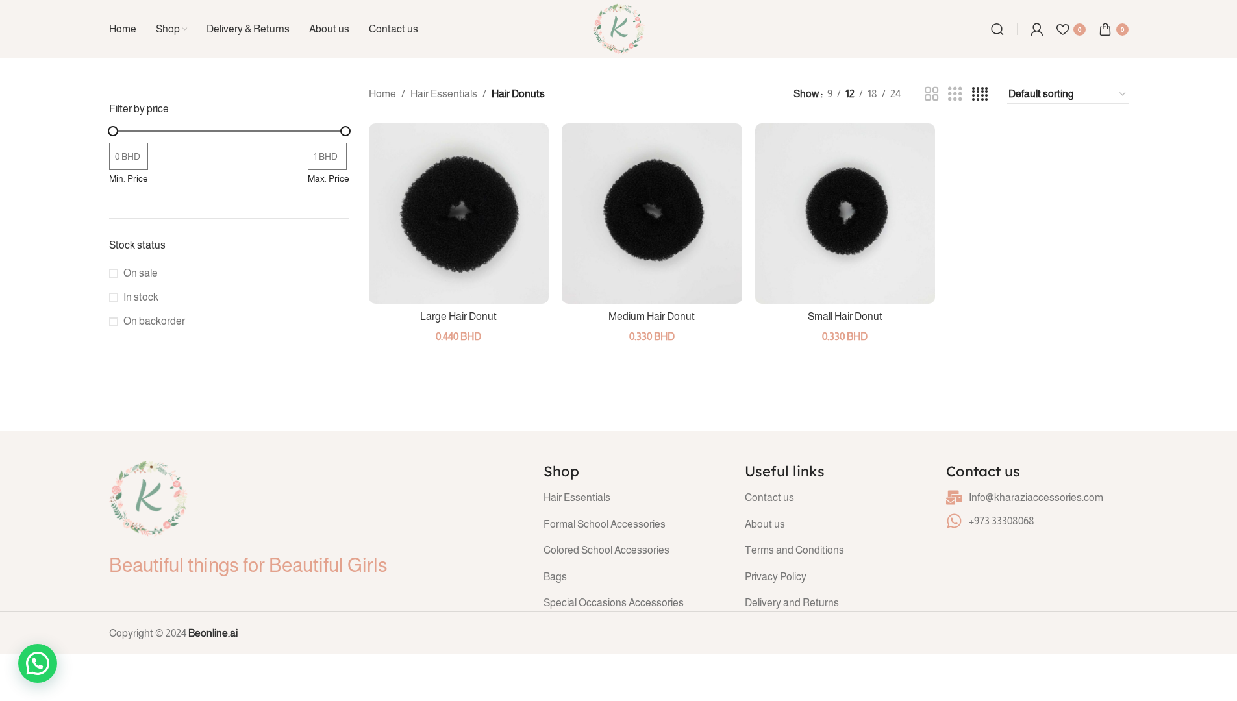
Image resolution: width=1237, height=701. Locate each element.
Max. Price (328, 178)
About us (765, 524)
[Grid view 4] (980, 94)
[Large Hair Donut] (459, 213)
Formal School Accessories (605, 524)
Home (382, 93)
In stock (140, 296)
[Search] (997, 29)
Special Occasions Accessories (614, 602)
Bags (555, 576)
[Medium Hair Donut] (652, 213)
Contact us (769, 497)
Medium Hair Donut (651, 316)
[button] (37, 663)
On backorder (154, 320)
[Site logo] (619, 28)
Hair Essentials (443, 93)
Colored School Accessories (606, 550)
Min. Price (128, 178)
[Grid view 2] (932, 94)
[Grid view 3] (955, 94)
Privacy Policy (775, 576)
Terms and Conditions (794, 550)
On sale (140, 272)
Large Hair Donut (458, 316)
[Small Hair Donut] (845, 213)
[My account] (1037, 29)
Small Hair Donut (845, 316)
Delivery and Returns (792, 602)
